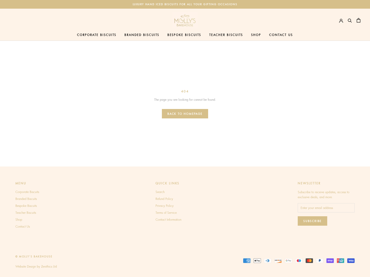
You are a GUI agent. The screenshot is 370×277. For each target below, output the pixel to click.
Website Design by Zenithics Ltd (36, 266)
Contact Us (281, 35)
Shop (256, 35)
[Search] (350, 20)
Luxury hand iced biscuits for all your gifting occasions (185, 4)
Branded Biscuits (141, 35)
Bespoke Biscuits (184, 35)
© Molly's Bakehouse (33, 256)
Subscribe (312, 221)
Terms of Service (166, 212)
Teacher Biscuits (226, 35)
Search (160, 192)
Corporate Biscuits (96, 35)
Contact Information (168, 219)
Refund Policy (164, 199)
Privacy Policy (165, 206)
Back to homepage (185, 114)
